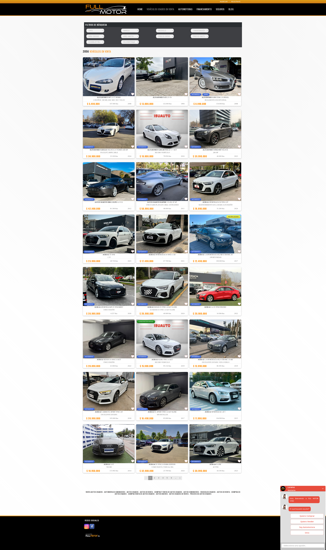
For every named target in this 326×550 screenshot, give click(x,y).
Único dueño (109, 362)
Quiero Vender (307, 521)
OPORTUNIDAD (215, 257)
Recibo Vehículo (162, 152)
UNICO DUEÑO (109, 310)
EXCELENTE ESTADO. (109, 415)
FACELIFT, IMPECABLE (109, 152)
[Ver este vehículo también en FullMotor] (93, 535)
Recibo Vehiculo (162, 362)
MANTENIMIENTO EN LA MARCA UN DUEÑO (216, 205)
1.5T (109, 257)
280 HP (215, 152)
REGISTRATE (235, 2)
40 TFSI (215, 467)
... (175, 478)
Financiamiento (204, 9)
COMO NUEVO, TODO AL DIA (162, 467)
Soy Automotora (307, 527)
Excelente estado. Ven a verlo (215, 362)
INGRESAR (224, 2)
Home (140, 9)
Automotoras (185, 9)
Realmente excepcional (216, 100)
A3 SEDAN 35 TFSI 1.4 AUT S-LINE (162, 310)
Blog (231, 9)
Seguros (220, 9)
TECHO (109, 467)
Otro (307, 532)
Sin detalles (162, 415)
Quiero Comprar (307, 516)
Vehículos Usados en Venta (160, 9)
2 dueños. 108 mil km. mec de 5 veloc (109, 100)
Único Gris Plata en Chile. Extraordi (162, 205)
